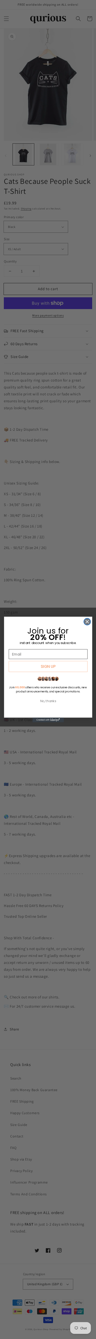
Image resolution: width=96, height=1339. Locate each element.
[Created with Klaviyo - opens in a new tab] (47, 720)
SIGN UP (48, 666)
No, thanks (48, 701)
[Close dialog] (87, 621)
